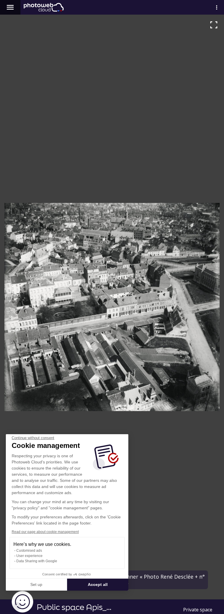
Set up (36, 584)
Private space (197, 609)
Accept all (98, 584)
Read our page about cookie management (45, 532)
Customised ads (29, 551)
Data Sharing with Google (36, 561)
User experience (29, 556)
